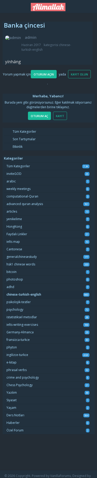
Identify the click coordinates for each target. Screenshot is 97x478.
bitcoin (11, 272)
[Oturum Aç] (90, 5)
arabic (11, 181)
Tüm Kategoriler (24, 131)
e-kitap (11, 362)
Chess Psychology (19, 385)
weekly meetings (18, 189)
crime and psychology (22, 377)
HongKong (14, 226)
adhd (10, 287)
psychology (14, 309)
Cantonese (14, 249)
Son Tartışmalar (24, 139)
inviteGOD (13, 173)
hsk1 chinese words (20, 264)
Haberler (13, 422)
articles (11, 211)
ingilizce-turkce (17, 355)
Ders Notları (15, 415)
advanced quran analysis (24, 204)
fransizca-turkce (18, 339)
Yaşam (11, 407)
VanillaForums (60, 476)
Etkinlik (17, 146)
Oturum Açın (44, 74)
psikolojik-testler (18, 302)
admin (30, 37)
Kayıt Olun (79, 74)
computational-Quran (22, 196)
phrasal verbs (16, 370)
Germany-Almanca (20, 332)
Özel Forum (15, 430)
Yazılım (11, 392)
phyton (11, 347)
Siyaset (11, 400)
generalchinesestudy (21, 256)
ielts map (13, 241)
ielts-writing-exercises (22, 324)
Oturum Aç (39, 116)
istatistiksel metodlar (21, 317)
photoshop (14, 279)
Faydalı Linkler (16, 234)
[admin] (13, 38)
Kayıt (60, 116)
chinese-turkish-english (23, 294)
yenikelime (14, 219)
